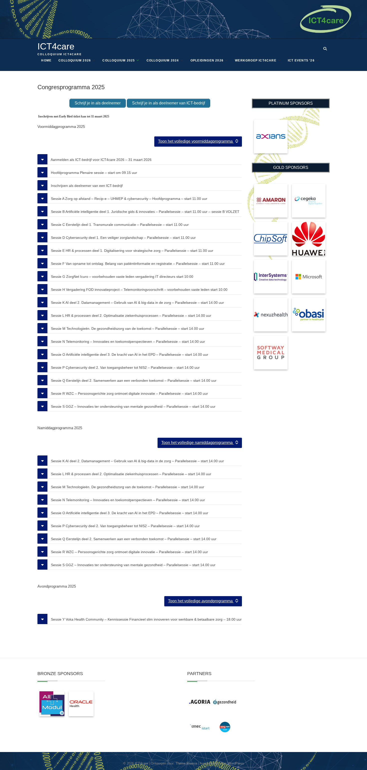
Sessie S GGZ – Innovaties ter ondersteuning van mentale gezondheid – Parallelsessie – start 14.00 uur (132, 406)
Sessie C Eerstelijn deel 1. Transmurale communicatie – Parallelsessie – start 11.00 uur (119, 225)
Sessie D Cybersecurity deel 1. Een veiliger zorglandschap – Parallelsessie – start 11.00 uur (123, 238)
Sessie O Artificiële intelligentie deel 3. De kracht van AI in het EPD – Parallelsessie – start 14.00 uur (129, 355)
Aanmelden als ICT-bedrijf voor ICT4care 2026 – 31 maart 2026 (101, 160)
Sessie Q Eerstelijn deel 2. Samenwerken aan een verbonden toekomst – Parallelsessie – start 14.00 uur (133, 381)
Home (46, 60)
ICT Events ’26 (301, 60)
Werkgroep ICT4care (255, 60)
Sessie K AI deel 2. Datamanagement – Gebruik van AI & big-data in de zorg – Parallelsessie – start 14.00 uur (137, 303)
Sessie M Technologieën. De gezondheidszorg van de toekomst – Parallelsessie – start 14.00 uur (127, 329)
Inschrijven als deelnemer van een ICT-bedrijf (86, 186)
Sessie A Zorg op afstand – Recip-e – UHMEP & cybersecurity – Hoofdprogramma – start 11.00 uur (128, 199)
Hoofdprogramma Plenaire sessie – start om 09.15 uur (93, 173)
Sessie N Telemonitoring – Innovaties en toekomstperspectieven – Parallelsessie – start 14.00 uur (127, 342)
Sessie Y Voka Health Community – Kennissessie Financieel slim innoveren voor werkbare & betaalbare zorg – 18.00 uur (146, 619)
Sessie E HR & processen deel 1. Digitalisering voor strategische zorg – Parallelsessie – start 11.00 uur (131, 251)
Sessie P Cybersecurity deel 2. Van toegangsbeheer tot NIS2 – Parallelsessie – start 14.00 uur (125, 368)
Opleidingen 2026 (206, 60)
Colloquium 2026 (74, 60)
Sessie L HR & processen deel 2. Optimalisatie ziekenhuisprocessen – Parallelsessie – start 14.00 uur (130, 316)
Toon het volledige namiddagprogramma (197, 442)
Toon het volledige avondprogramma (201, 601)
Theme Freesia (186, 763)
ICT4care (55, 46)
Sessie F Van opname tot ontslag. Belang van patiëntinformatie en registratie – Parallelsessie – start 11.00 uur (137, 264)
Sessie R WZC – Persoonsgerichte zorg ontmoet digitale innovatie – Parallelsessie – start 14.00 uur (129, 393)
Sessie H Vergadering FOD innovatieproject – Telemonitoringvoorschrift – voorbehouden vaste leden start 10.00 (138, 290)
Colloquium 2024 (163, 60)
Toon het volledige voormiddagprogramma (196, 141)
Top (355, 758)
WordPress (236, 763)
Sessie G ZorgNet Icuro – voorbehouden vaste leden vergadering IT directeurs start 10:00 (121, 277)
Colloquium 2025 (118, 60)
